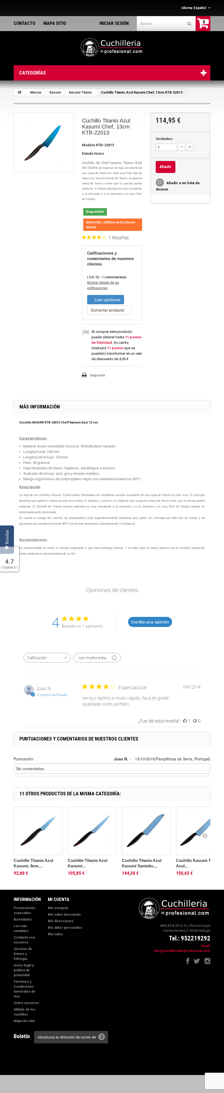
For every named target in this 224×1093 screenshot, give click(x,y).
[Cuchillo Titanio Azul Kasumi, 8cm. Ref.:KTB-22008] (38, 831)
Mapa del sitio (24, 1021)
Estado (87, 153)
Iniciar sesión (114, 23)
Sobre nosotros (26, 1003)
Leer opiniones (107, 299)
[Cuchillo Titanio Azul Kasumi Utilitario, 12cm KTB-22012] (92, 831)
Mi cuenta (58, 899)
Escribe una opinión (150, 622)
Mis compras (58, 908)
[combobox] (47, 657)
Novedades (23, 919)
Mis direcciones (60, 921)
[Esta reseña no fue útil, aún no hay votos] (195, 721)
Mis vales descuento (64, 914)
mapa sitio (54, 23)
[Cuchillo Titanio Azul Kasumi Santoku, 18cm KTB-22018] (146, 831)
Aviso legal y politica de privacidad (24, 970)
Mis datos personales (65, 928)
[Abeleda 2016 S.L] (112, 47)
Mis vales (55, 934)
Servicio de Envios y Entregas (23, 954)
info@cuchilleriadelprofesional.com (182, 951)
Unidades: (164, 139)
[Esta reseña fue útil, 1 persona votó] (185, 721)
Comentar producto (108, 310)
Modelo (88, 145)
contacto (24, 23)
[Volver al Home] (19, 92)
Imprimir (97, 375)
